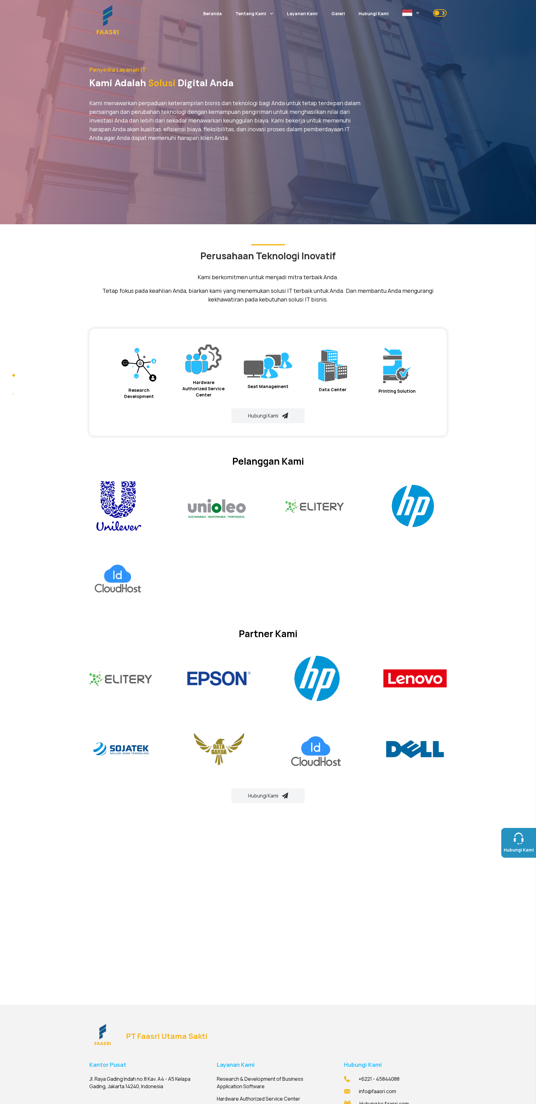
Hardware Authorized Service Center (258, 1098)
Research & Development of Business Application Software (260, 1082)
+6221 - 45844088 (379, 1078)
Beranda (212, 13)
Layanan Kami (302, 13)
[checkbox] (440, 13)
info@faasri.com (377, 1091)
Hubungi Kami (374, 13)
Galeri (338, 13)
